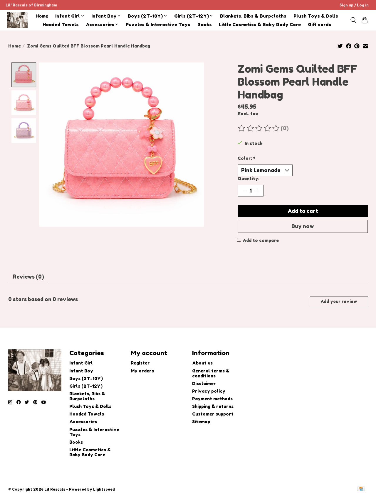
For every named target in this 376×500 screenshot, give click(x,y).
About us (202, 362)
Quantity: (248, 178)
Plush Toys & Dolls (315, 16)
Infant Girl (81, 362)
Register (140, 362)
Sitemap (201, 421)
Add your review (338, 301)
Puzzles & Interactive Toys (158, 24)
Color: (246, 158)
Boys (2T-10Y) (86, 378)
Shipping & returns (213, 406)
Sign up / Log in (354, 5)
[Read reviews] (259, 128)
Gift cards (319, 24)
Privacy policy (208, 391)
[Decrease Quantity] (244, 191)
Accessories (83, 421)
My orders (142, 370)
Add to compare (261, 240)
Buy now (302, 226)
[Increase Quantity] (257, 191)
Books (204, 24)
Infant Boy (81, 370)
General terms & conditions (210, 373)
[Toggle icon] (353, 20)
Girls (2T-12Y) (86, 386)
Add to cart (303, 211)
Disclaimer (204, 383)
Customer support (213, 413)
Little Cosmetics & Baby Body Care (260, 24)
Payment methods (212, 398)
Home (42, 16)
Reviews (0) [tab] (28, 277)
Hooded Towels (61, 24)
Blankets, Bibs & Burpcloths (253, 16)
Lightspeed (104, 489)
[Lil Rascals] (17, 20)
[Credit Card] (361, 489)
